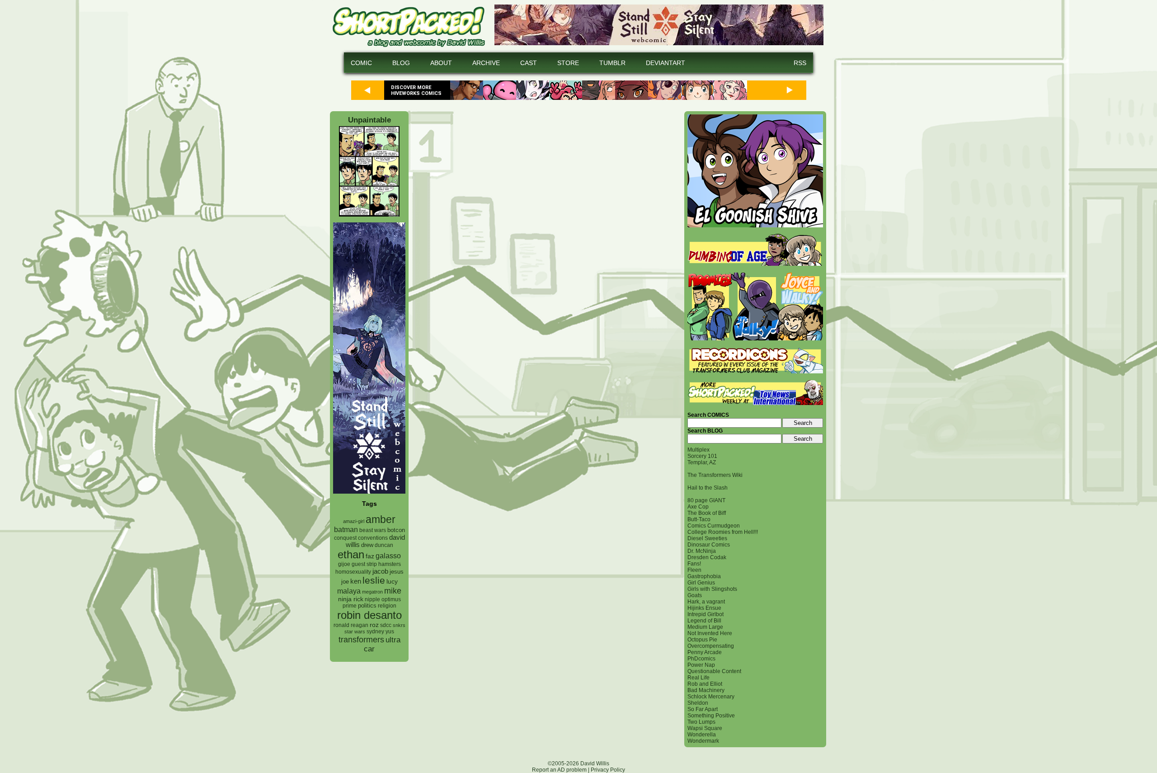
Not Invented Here (709, 633)
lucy (392, 581)
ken (355, 581)
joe (345, 582)
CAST (528, 62)
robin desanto (369, 615)
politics (367, 606)
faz (370, 556)
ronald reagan (351, 625)
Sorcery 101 (702, 456)
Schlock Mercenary (710, 696)
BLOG (401, 62)
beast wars (372, 530)
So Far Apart (702, 709)
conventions (373, 538)
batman (346, 529)
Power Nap (701, 665)
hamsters (389, 564)
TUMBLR (612, 62)
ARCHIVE (486, 62)
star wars (354, 631)
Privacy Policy (608, 770)
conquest (345, 538)
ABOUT (441, 62)
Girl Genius (701, 583)
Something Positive (711, 715)
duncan (384, 545)
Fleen (694, 570)
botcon (396, 530)
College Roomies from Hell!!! (722, 532)
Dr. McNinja (701, 551)
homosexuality (353, 572)
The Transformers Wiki (715, 475)
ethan (351, 554)
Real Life (698, 677)
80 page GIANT (706, 500)
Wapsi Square (704, 728)
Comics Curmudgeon (713, 526)
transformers (361, 639)
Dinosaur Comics (708, 545)
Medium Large (705, 627)
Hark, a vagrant (706, 602)
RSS (800, 62)
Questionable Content (714, 671)
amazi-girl (353, 521)
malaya (349, 591)
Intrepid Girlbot (705, 614)
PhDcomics (701, 658)
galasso (388, 555)
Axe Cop (698, 507)
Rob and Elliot (704, 684)
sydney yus (380, 631)
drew (367, 545)
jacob (380, 571)
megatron (372, 591)
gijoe (344, 564)
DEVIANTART (665, 62)
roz (374, 625)
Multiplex (698, 450)
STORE (568, 62)
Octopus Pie (702, 639)
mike (392, 590)
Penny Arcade (704, 652)
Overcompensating (710, 646)
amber (380, 519)
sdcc (385, 625)
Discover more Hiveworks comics (416, 90)
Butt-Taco (698, 519)
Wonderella (701, 734)
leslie (373, 580)
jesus (397, 571)
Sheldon (697, 703)
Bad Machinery (705, 690)
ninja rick (350, 599)
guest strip (364, 564)
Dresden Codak (706, 557)
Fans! (694, 564)
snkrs (399, 625)
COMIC (361, 62)
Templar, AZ (701, 462)
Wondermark (703, 741)
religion (387, 606)
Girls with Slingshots (712, 589)
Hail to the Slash (707, 488)
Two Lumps (701, 722)
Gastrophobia (704, 576)
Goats (694, 595)
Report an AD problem (559, 770)
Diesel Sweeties (707, 538)
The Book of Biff (706, 513)
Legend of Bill (704, 620)
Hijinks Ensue (704, 608)
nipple (372, 599)
